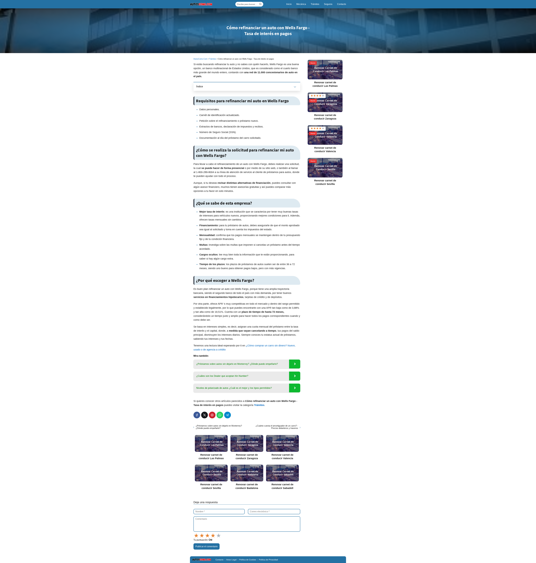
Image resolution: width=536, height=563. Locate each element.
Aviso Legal (231, 560)
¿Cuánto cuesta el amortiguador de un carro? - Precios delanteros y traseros (277, 427)
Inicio (289, 4)
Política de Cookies (247, 560)
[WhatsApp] (219, 415)
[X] (204, 415)
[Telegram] (227, 415)
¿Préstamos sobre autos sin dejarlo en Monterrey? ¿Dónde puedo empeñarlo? (219, 427)
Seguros (328, 4)
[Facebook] (196, 415)
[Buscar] (260, 4)
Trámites (315, 4)
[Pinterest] (212, 415)
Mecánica (301, 4)
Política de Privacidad (268, 560)
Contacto (341, 4)
